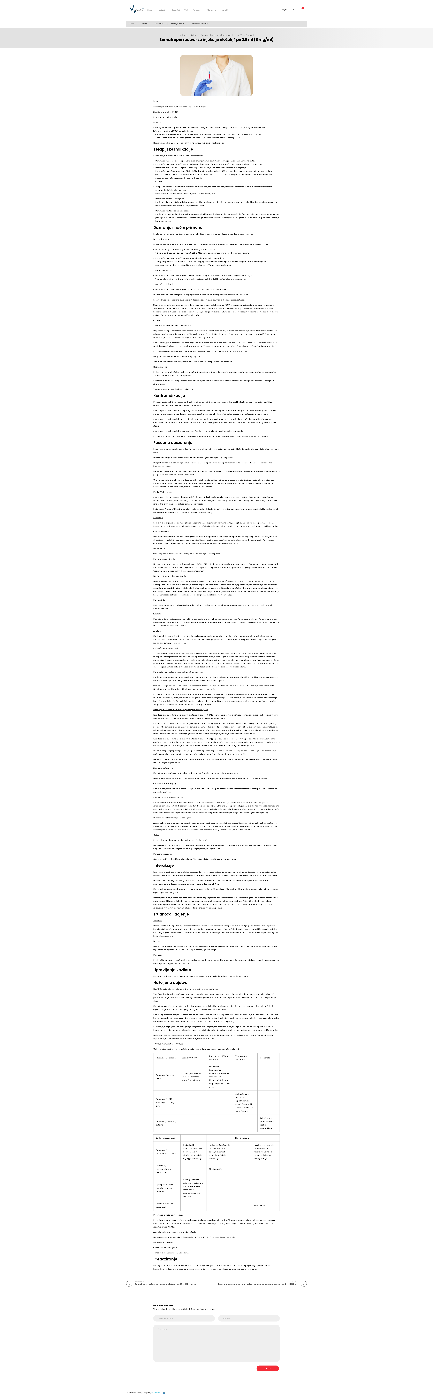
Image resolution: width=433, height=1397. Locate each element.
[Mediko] (135, 9)
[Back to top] (303, 1386)
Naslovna (183, 35)
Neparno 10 (157, 1393)
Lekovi (194, 35)
